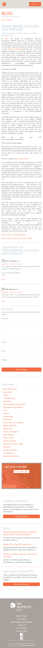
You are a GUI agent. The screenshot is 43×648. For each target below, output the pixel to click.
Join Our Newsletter (21, 584)
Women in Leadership (11, 456)
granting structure (23, 159)
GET (5, 410)
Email (4, 351)
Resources (6, 447)
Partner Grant (8, 438)
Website (4, 360)
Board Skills (7, 392)
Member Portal (21, 616)
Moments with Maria (11, 432)
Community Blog (9, 398)
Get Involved (22, 628)
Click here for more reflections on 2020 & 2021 (17, 238)
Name (4, 342)
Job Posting (7, 420)
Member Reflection (9, 426)
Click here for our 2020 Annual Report (14, 235)
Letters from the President (13, 423)
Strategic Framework (14, 49)
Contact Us (21, 625)
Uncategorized (8, 453)
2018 (6, 39)
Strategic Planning (10, 450)
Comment (5, 318)
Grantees (6, 413)
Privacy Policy (21, 631)
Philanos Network (9, 441)
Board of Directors (10, 389)
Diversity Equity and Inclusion (14, 404)
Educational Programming (13, 407)
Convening (7, 401)
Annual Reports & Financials (21, 622)
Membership (7, 429)
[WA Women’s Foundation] (4, 5)
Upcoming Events (21, 516)
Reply (3, 279)
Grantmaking (8, 416)
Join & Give (21, 619)
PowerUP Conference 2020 (13, 444)
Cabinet (6, 395)
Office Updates (8, 435)
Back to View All (7, 20)
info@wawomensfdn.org (27, 645)
